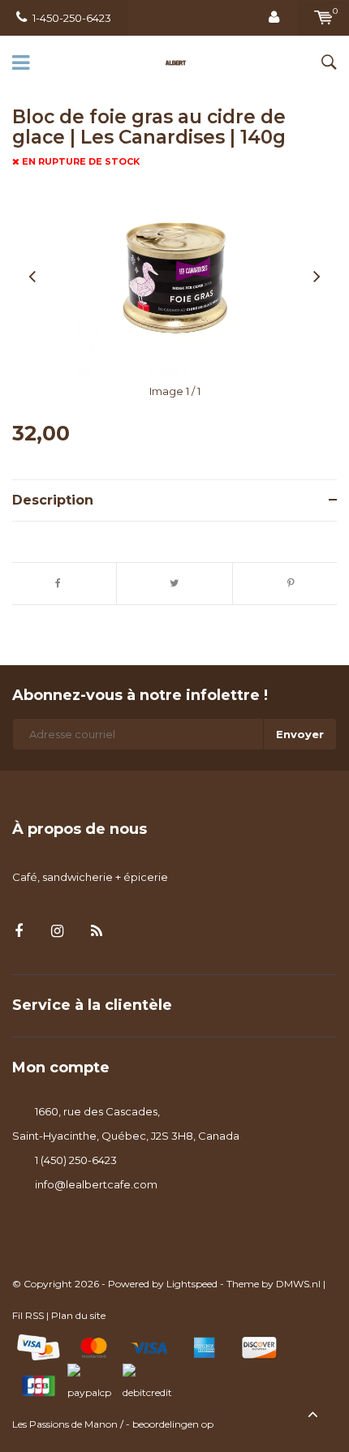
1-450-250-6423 (71, 17)
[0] (323, 17)
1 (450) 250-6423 (76, 1159)
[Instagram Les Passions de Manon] (57, 931)
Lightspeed (192, 1284)
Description (52, 500)
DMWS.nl (298, 1284)
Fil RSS (28, 1315)
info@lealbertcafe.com (96, 1184)
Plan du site (78, 1315)
